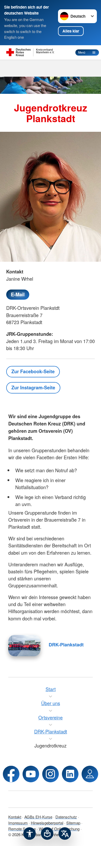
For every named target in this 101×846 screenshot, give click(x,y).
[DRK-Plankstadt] (24, 645)
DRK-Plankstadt (66, 644)
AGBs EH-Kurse (38, 816)
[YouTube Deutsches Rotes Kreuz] (31, 774)
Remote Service (22, 828)
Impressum (18, 822)
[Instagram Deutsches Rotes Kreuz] (50, 774)
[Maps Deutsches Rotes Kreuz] (90, 774)
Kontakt (14, 816)
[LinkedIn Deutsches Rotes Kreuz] (70, 774)
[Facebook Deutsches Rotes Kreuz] (11, 774)
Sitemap (73, 822)
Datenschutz (66, 816)
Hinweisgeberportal (47, 822)
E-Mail (18, 294)
